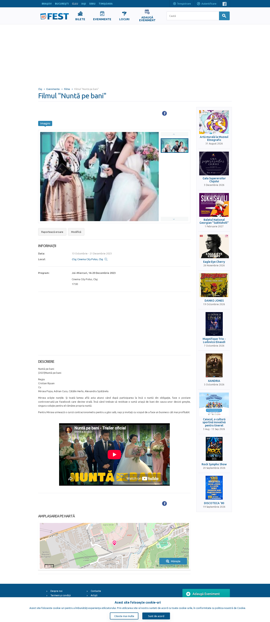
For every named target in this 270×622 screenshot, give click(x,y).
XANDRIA (214, 380)
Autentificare (208, 3)
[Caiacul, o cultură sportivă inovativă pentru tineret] (214, 404)
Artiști (94, 595)
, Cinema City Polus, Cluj (87, 259)
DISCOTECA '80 (214, 503)
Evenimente (53, 89)
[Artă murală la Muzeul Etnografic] (214, 122)
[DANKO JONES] (214, 285)
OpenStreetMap (167, 566)
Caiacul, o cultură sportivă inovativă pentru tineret (214, 422)
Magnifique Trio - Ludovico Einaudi (214, 340)
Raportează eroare (52, 231)
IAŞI (83, 3)
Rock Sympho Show (214, 464)
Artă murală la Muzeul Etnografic (214, 138)
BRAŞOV (47, 3)
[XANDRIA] (214, 365)
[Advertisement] (135, 54)
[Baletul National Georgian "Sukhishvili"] (214, 205)
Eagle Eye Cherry (214, 261)
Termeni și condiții (60, 595)
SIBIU (92, 3)
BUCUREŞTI (62, 3)
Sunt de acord (156, 616)
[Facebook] (164, 113)
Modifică (76, 231)
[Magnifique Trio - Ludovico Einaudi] (214, 324)
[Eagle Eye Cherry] (214, 246)
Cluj (40, 89)
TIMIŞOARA (106, 3)
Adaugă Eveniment (206, 594)
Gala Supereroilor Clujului (214, 180)
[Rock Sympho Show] (214, 449)
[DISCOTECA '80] (214, 488)
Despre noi (56, 591)
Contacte (96, 591)
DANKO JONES (214, 300)
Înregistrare (184, 3)
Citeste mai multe (124, 616)
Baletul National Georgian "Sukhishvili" (214, 221)
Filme (67, 89)
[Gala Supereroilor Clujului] (214, 163)
